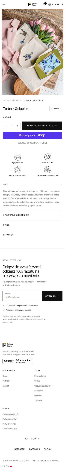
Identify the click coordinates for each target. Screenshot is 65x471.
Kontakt (6, 386)
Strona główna (40, 376)
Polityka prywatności (11, 414)
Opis (5, 184)
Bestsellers (38, 391)
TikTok (47, 449)
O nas (5, 376)
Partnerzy (6, 381)
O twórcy (8, 235)
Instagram (19, 449)
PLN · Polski (31, 439)
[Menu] (4, 4)
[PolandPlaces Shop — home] (32, 4)
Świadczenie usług (10, 429)
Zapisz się (50, 296)
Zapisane (38, 400)
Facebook (34, 449)
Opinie (6, 225)
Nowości (37, 395)
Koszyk (57, 4)
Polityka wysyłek (9, 424)
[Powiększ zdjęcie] (32, 52)
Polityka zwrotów (10, 419)
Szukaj (37, 381)
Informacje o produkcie (16, 215)
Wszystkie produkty (42, 386)
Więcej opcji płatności (32, 142)
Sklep (6, 100)
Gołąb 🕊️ (17, 100)
